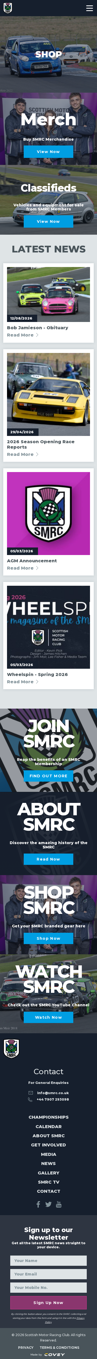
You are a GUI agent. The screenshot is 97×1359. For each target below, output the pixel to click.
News (48, 1163)
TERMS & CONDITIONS (59, 1348)
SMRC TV (48, 1182)
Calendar (49, 1126)
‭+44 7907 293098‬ (53, 1099)
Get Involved (48, 1144)
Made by (36, 1354)
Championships (49, 1117)
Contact (48, 1191)
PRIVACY (25, 1348)
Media (48, 1154)
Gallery (48, 1173)
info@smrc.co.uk (53, 1093)
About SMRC (49, 1135)
